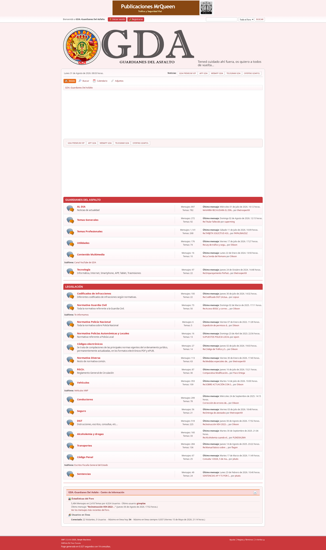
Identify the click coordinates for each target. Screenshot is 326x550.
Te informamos (81, 314)
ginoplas (141, 503)
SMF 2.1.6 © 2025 (68, 540)
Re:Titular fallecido (211, 221)
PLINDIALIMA (239, 437)
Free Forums (76, 543)
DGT (79, 420)
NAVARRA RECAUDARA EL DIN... (218, 210)
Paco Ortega (239, 372)
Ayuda (232, 539)
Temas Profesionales (89, 231)
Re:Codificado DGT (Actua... (216, 297)
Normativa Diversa (88, 357)
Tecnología (83, 269)
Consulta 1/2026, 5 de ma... (215, 459)
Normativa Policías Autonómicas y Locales (103, 333)
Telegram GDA (233, 73)
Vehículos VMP (81, 390)
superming (229, 221)
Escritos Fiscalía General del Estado (91, 465)
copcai (236, 297)
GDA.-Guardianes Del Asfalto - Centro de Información (96, 492)
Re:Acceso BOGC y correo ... (216, 308)
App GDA (203, 73)
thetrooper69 (243, 210)
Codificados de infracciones (94, 293)
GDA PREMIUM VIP (187, 73)
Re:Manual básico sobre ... (215, 447)
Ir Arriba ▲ (260, 539)
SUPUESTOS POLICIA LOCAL (216, 336)
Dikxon (234, 244)
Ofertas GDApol (252, 73)
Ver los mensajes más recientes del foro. (90, 510)
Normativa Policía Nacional (94, 321)
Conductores (85, 399)
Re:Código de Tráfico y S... (215, 349)
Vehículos (83, 382)
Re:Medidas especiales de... (216, 361)
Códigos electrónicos (90, 344)
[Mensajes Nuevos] (70, 208)
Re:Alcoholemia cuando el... (216, 437)
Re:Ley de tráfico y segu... (215, 244)
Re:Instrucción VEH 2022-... (215, 424)
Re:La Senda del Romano (214, 256)
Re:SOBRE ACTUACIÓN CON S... (218, 384)
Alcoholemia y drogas (90, 434)
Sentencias (84, 474)
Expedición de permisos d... (215, 325)
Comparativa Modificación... (216, 372)
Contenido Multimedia (91, 254)
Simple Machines (84, 540)
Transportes (84, 445)
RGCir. (81, 369)
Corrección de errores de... (215, 403)
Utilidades (83, 243)
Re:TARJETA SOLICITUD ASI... (216, 233)
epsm (236, 336)
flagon (235, 447)
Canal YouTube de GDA (85, 262)
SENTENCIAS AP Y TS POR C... (217, 475)
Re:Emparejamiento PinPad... (216, 273)
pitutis (235, 459)
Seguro (81, 411)
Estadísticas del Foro (82, 498)
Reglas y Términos (245, 539)
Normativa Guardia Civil (92, 305)
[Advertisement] (163, 115)
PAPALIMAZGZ (241, 233)
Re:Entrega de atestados (214, 412)
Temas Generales (87, 219)
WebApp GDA (217, 73)
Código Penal (85, 457)
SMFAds (64, 543)
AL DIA (81, 206)
